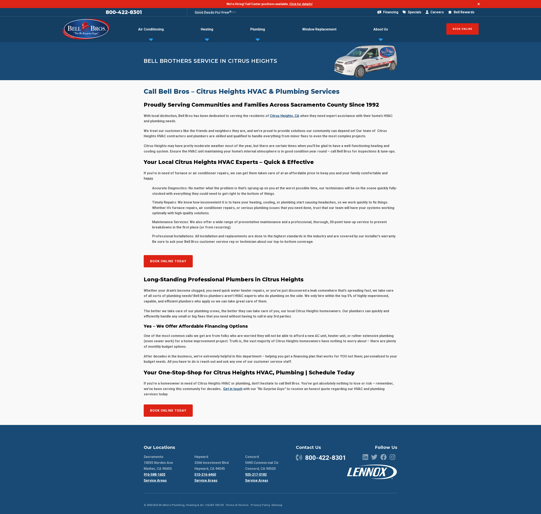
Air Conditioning (151, 29)
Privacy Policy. (261, 505)
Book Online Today (168, 261)
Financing (390, 12)
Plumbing (257, 29)
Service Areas (155, 480)
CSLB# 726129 (214, 505)
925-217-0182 (256, 475)
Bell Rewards (463, 12)
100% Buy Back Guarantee (215, 12)
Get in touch (232, 389)
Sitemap (276, 505)
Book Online (462, 28)
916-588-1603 (154, 475)
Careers (437, 12)
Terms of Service (237, 505)
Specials (414, 12)
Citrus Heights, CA (284, 116)
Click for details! (301, 4)
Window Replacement (319, 29)
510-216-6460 (205, 475)
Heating (207, 29)
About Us (380, 29)
